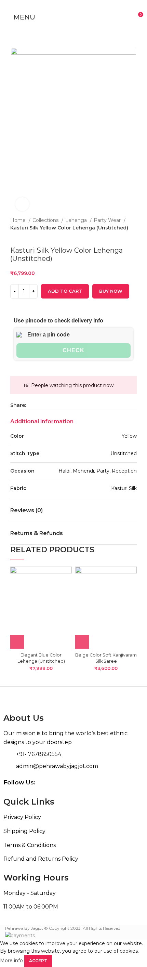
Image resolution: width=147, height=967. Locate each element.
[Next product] (27, 236)
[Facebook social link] (32, 405)
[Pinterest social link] (47, 405)
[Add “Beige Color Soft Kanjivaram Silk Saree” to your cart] (82, 642)
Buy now (110, 291)
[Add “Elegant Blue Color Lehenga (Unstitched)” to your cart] (17, 642)
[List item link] (73, 817)
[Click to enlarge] (22, 204)
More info (11, 960)
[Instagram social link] (132, 782)
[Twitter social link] (39, 405)
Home (18, 220)
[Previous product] (13, 236)
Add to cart (65, 291)
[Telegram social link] (63, 405)
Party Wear (108, 220)
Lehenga (76, 220)
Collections (46, 220)
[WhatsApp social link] (55, 405)
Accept (38, 960)
